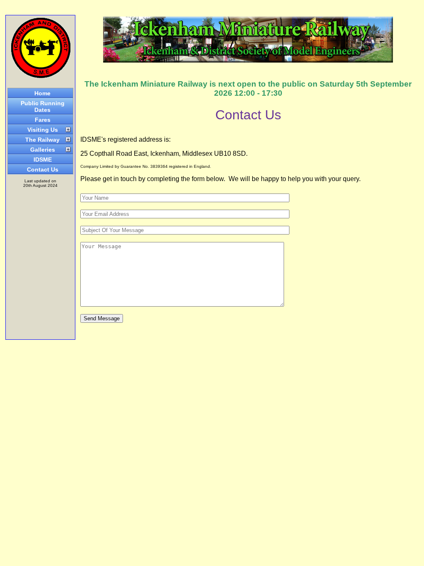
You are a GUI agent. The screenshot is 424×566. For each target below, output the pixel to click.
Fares (43, 119)
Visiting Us (42, 129)
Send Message (102, 318)
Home (42, 93)
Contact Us (42, 169)
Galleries (42, 149)
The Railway (42, 139)
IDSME (43, 159)
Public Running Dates (43, 106)
